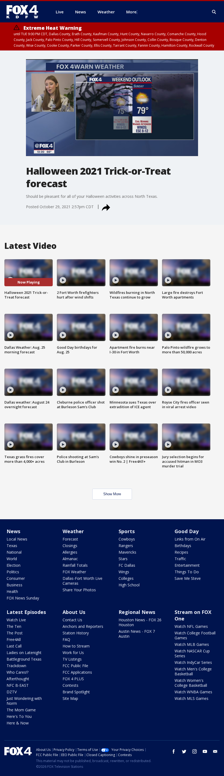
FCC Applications (77, 672)
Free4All (14, 639)
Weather (73, 531)
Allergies (70, 552)
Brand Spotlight (76, 691)
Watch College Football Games (195, 635)
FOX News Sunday (23, 598)
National (14, 552)
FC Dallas (127, 565)
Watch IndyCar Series (193, 662)
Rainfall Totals (75, 565)
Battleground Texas (24, 659)
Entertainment (187, 565)
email (215, 751)
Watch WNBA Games (193, 691)
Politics (13, 571)
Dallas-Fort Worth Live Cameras (82, 581)
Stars (123, 558)
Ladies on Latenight (24, 652)
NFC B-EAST (18, 685)
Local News (17, 539)
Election (13, 565)
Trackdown (16, 665)
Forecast (70, 539)
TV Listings (72, 659)
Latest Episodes (26, 612)
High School (129, 584)
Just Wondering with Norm (24, 701)
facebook (173, 751)
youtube (205, 751)
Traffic (180, 558)
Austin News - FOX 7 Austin (137, 634)
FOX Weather (74, 571)
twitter (184, 751)
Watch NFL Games (191, 626)
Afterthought (18, 678)
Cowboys (127, 539)
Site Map (70, 698)
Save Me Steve (188, 578)
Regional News (137, 612)
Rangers (126, 545)
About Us (74, 612)
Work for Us (73, 652)
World (12, 558)
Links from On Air (190, 539)
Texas (12, 545)
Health (12, 591)
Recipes (181, 552)
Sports (127, 531)
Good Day (187, 531)
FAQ (66, 639)
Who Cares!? (17, 672)
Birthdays (183, 545)
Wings (124, 571)
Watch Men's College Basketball (193, 671)
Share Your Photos (79, 589)
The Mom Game (21, 709)
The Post (15, 632)
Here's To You (19, 716)
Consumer (16, 578)
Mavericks (127, 552)
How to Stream (76, 646)
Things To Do (187, 571)
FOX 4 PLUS (73, 678)
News (13, 531)
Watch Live (16, 619)
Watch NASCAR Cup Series (192, 653)
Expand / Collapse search (214, 12)
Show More (112, 494)
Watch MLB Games (192, 644)
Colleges (126, 578)
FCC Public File (75, 665)
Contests (70, 685)
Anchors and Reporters (83, 626)
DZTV (12, 691)
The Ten (14, 626)
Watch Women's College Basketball (191, 683)
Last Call (14, 646)
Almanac (70, 558)
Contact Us (72, 619)
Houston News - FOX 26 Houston (140, 622)
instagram (194, 751)
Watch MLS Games (191, 698)
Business (14, 584)
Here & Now (18, 723)
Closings (70, 545)
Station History (76, 632)
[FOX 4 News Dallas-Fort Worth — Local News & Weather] (25, 11)
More (131, 11)
